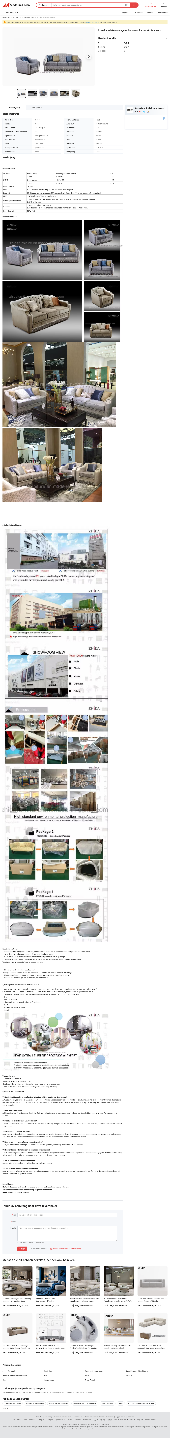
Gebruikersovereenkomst (62, 1417)
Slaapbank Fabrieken (12, 1403)
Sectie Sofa (48, 1371)
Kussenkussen (49, 1380)
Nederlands (87, 1420)
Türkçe (131, 1420)
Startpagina (6, 18)
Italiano (70, 1420)
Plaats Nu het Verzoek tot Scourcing (65, 1249)
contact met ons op (92, 22)
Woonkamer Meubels (29, 18)
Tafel (87, 1375)
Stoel (128, 1375)
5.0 (136, 111)
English (24, 1420)
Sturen (22, 1248)
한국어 (102, 1420)
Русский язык (60, 1420)
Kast (4, 1380)
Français (50, 1420)
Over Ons (39, 1417)
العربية (96, 1420)
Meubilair (16, 18)
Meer (4, 1408)
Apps (149, 13)
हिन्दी (115, 1420)
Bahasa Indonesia (151, 1420)
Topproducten (120, 1417)
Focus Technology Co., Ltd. (82, 1424)
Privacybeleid (78, 1417)
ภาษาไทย (123, 1420)
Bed (45, 1375)
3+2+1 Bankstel (8, 1371)
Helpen (138, 13)
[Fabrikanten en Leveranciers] (16, 5)
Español (32, 1420)
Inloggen (164, 6)
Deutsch (78, 1420)
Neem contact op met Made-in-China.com (99, 1417)
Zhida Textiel (90, 1380)
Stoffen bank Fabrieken (35, 1403)
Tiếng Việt (139, 1420)
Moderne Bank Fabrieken (58, 1403)
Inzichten (131, 1417)
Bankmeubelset (107, 1403)
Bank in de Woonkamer (47, 18)
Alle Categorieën (12, 13)
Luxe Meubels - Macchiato (136, 1371)
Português (40, 1420)
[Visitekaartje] (164, 118)
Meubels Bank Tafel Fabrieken (84, 1403)
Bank (121, 1403)
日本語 (109, 1420)
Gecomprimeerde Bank (94, 1371)
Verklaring (48, 1417)
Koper (124, 13)
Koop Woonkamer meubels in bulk (141, 1403)
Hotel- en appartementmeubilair (14, 1375)
